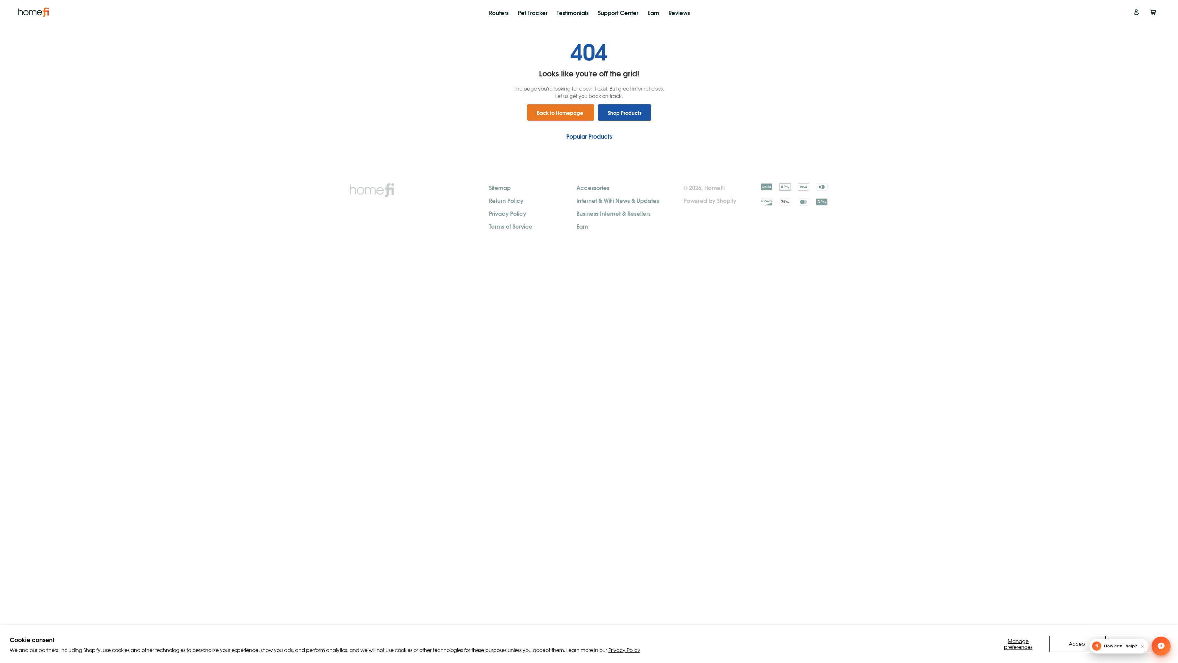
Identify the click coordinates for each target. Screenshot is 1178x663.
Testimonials (573, 12)
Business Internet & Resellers (613, 213)
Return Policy (506, 200)
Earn (653, 12)
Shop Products (624, 112)
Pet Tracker (533, 12)
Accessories (592, 187)
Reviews (679, 12)
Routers (499, 12)
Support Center (618, 12)
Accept (1078, 643)
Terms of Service (511, 226)
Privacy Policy (624, 649)
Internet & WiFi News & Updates (617, 200)
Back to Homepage (560, 112)
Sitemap (500, 187)
